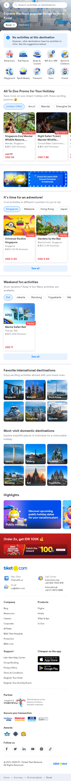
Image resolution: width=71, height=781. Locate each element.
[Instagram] (41, 749)
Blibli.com (9, 643)
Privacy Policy (10, 667)
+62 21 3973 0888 (54, 590)
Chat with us (17, 580)
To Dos (41, 623)
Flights (41, 608)
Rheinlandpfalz (34, 777)
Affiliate (8, 628)
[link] (35, 268)
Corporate (9, 623)
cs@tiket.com (18, 588)
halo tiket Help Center (14, 657)
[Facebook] (6, 749)
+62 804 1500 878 (54, 582)
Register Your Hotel (13, 677)
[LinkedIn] (24, 749)
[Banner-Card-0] (35, 179)
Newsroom (9, 613)
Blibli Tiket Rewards (13, 633)
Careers (7, 618)
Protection (9, 638)
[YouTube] (33, 749)
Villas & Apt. (44, 618)
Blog (6, 608)
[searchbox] (41, 5)
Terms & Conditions (13, 672)
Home (7, 777)
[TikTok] (50, 749)
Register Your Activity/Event (17, 682)
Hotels (41, 613)
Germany (18, 777)
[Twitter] (15, 749)
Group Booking (11, 662)
